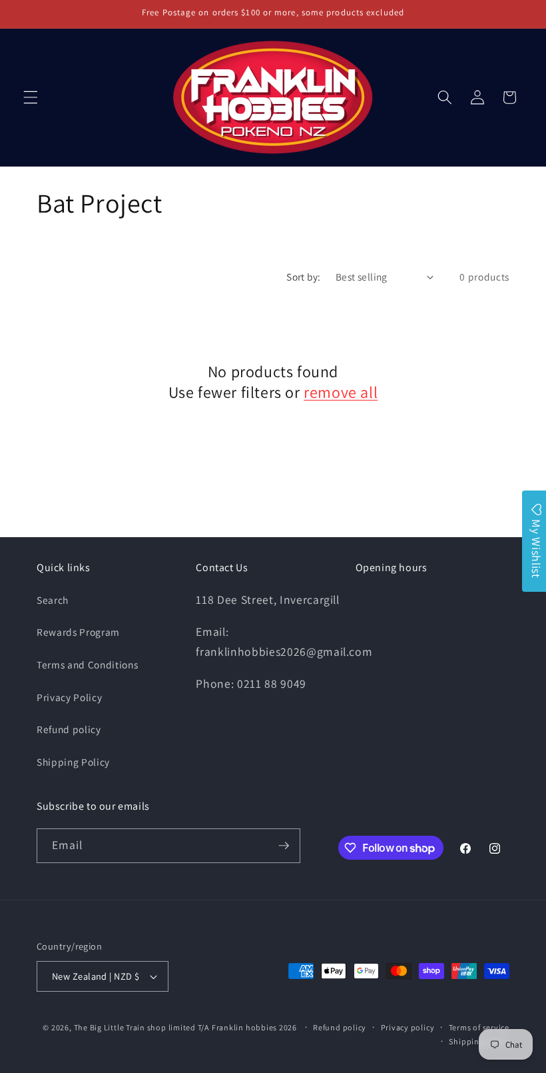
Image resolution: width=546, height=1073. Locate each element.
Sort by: (303, 276)
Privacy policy (408, 1027)
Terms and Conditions (87, 664)
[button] (31, 97)
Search (53, 599)
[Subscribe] (284, 845)
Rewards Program (78, 631)
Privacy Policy (69, 697)
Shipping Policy (73, 761)
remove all (341, 392)
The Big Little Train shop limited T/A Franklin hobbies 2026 (186, 1027)
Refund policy (69, 729)
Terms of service (479, 1027)
